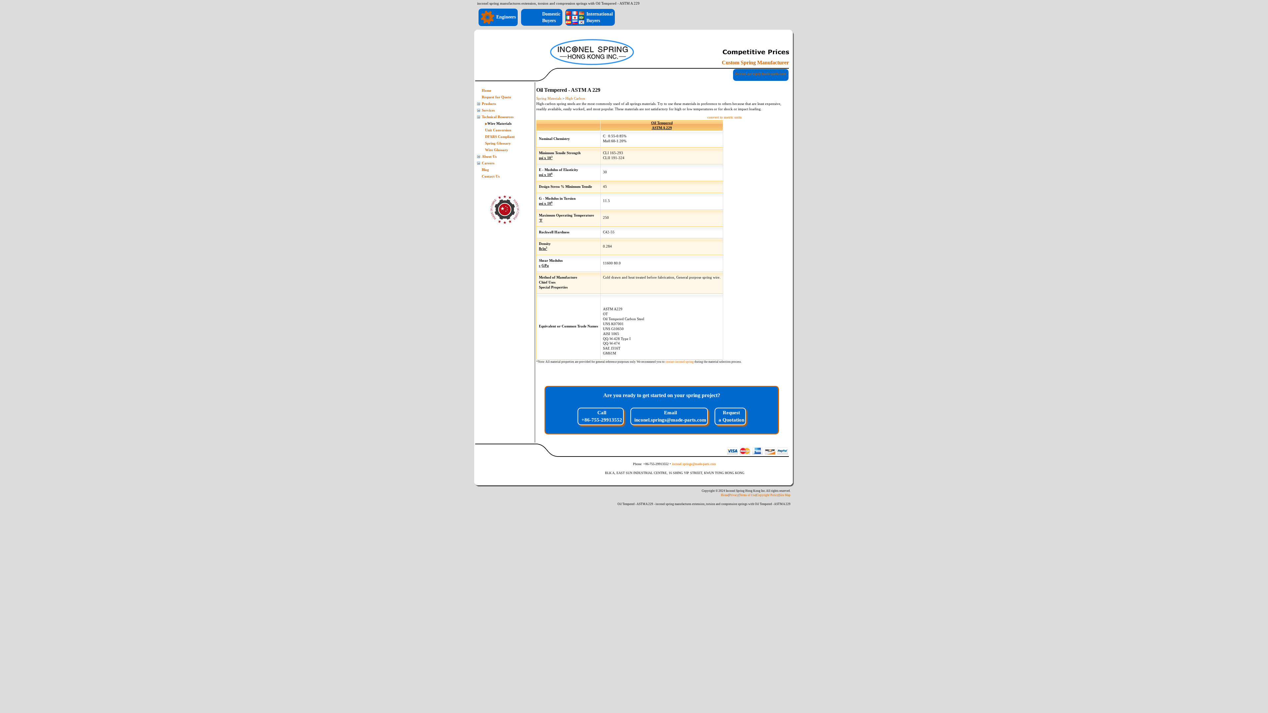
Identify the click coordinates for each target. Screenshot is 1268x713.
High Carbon (575, 98)
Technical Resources (497, 117)
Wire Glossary (496, 150)
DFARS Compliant (500, 137)
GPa (545, 265)
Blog (485, 170)
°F (541, 220)
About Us (489, 156)
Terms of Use (747, 495)
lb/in (543, 249)
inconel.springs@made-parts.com (760, 74)
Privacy (734, 495)
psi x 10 (545, 158)
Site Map (785, 495)
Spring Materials (548, 98)
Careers (488, 163)
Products (489, 104)
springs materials (642, 104)
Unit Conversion (498, 130)
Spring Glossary (498, 143)
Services (488, 110)
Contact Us (491, 176)
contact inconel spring (679, 361)
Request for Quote (496, 97)
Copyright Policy (768, 495)
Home (486, 90)
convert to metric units (724, 117)
